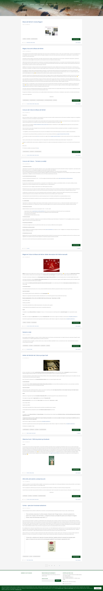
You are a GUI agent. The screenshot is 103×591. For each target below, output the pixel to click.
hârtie (33, 326)
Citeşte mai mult (76, 39)
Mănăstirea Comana (42, 495)
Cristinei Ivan (25, 86)
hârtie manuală (26, 100)
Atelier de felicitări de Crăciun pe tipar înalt (35, 355)
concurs (32, 151)
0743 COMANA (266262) (77, 574)
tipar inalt (32, 429)
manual (48, 345)
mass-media (28, 42)
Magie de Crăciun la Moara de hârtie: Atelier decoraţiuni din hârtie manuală (45, 254)
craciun (55, 100)
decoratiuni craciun (49, 100)
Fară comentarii (78, 42)
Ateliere (37, 155)
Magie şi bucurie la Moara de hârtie (33, 48)
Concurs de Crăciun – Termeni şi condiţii (34, 161)
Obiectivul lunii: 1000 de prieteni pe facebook (36, 439)
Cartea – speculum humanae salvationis (34, 505)
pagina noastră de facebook (55, 453)
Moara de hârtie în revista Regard (32, 22)
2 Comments (78, 248)
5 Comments (78, 433)
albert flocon (26, 556)
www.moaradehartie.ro (49, 229)
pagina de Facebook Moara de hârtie (63, 133)
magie (25, 322)
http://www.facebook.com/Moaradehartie (66, 178)
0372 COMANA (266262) (66, 575)
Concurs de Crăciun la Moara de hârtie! (34, 110)
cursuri (28, 155)
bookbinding (26, 345)
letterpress (35, 495)
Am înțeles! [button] (98, 588)
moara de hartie (34, 38)
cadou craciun (26, 151)
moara (32, 42)
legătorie (28, 349)
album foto (43, 345)
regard (29, 38)
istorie (31, 499)
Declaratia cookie (60, 588)
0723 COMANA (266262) (70, 574)
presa (25, 38)
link (38, 136)
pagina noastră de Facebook (55, 136)
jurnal (34, 42)
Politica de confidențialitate (68, 588)
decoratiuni (34, 322)
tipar (35, 155)
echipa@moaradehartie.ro (73, 316)
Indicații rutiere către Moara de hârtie (69, 581)
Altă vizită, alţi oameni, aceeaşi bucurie (34, 479)
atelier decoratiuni (40, 100)
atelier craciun (33, 100)
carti (31, 556)
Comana (31, 345)
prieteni (31, 155)
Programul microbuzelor (67, 583)
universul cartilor (37, 556)
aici (38, 148)
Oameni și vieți (27, 332)
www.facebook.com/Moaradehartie (38, 211)
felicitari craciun (38, 151)
